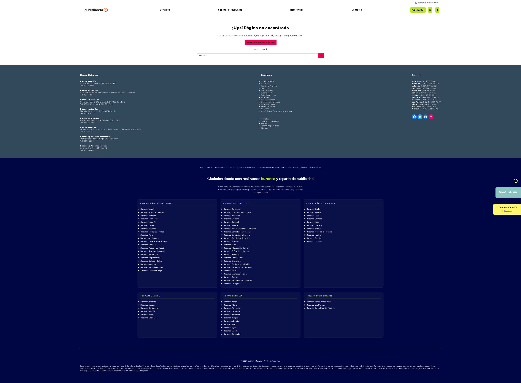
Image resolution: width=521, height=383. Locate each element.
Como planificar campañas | (268, 168)
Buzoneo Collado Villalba (151, 261)
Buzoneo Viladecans (232, 254)
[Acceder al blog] (430, 9)
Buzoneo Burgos (230, 318)
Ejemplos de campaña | (246, 168)
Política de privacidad (270, 126)
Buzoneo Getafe (147, 225)
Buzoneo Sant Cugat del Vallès (236, 238)
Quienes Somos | (221, 168)
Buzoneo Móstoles (148, 216)
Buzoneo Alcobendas (149, 238)
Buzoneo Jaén (312, 222)
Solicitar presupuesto (230, 10)
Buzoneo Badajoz (314, 238)
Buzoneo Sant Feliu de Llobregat (237, 280)
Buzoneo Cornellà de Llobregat (236, 232)
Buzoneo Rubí (229, 245)
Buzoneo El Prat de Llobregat (236, 251)
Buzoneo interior (268, 100)
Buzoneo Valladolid (231, 315)
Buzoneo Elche (146, 315)
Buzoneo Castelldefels (233, 258)
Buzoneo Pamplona (231, 308)
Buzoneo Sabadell (231, 222)
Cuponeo (265, 109)
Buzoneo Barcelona (231, 209)
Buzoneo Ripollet (230, 277)
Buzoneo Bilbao (230, 302)
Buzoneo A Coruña (231, 321)
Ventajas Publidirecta (270, 121)
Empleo (264, 124)
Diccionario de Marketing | (311, 168)
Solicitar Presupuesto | (290, 168)
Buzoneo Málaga (313, 212)
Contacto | (209, 168)
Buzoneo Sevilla (313, 209)
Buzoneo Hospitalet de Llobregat (237, 212)
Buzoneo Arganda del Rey (151, 267)
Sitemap (264, 128)
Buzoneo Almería (313, 229)
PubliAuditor (418, 10)
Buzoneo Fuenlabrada (150, 219)
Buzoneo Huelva (313, 235)
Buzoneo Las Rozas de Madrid (153, 241)
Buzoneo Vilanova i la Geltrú (235, 248)
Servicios (165, 10)
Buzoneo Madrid (147, 209)
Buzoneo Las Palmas (315, 305)
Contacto (357, 10)
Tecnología (265, 119)
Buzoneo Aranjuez (148, 264)
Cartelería (265, 84)
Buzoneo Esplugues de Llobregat (237, 267)
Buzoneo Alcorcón (148, 229)
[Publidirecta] (96, 9)
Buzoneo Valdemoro (149, 254)
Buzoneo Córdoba (314, 219)
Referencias (297, 10)
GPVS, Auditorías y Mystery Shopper (276, 111)
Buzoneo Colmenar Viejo (151, 271)
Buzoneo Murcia (147, 305)
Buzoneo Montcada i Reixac (235, 274)
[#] (431, 116)
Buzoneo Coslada (148, 245)
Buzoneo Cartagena (149, 308)
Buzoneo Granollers (232, 261)
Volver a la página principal (260, 42)
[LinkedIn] (425, 116)
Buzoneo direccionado (270, 102)
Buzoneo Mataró (230, 225)
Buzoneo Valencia (148, 302)
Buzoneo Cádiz (313, 216)
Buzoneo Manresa (231, 241)
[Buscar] (321, 55)
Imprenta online (267, 81)
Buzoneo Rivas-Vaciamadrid (152, 251)
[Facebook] (414, 116)
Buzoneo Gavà (229, 271)
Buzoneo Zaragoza (231, 311)
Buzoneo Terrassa (231, 219)
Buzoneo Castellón (148, 318)
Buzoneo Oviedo (230, 331)
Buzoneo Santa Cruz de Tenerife (320, 308)
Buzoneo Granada (314, 225)
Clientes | (232, 168)
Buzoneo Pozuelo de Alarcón (152, 248)
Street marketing (268, 107)
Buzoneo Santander (232, 334)
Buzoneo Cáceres (314, 241)
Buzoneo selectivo (268, 104)
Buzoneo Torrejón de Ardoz (152, 232)
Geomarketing (267, 91)
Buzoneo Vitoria (230, 305)
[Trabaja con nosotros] (437, 9)
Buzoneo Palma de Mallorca (318, 302)
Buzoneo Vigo (229, 324)
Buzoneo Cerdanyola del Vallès (236, 264)
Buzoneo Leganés (148, 222)
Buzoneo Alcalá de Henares (152, 212)
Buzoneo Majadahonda (150, 258)
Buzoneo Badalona (231, 216)
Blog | (202, 168)
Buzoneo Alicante (147, 311)
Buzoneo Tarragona (232, 284)
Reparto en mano (268, 95)
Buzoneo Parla (146, 235)
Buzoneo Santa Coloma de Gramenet (239, 229)
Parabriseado (267, 93)
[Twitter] (419, 116)
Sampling (265, 88)
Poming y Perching (269, 86)
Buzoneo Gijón (229, 328)
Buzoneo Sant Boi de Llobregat (236, 235)
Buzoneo (265, 97)
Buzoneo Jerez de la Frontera (319, 232)
